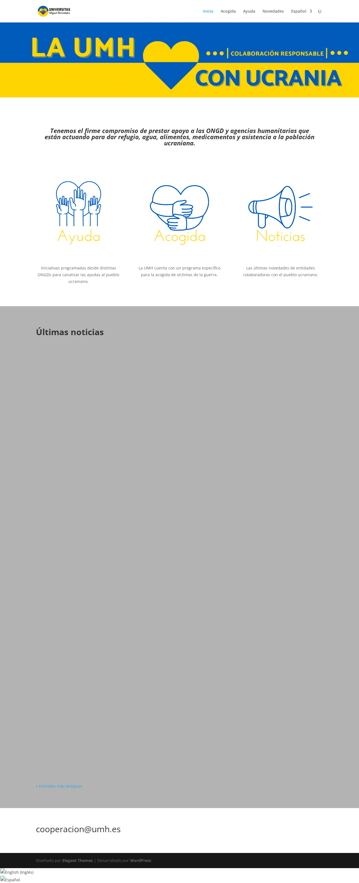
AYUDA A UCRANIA (87, 567)
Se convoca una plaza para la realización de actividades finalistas (118, 361)
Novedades (273, 11)
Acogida (228, 11)
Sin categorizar (84, 370)
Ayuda (249, 11)
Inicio (208, 11)
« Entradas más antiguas (59, 786)
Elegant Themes (77, 860)
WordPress (140, 860)
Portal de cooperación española (79, 733)
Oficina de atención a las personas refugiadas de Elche (106, 559)
